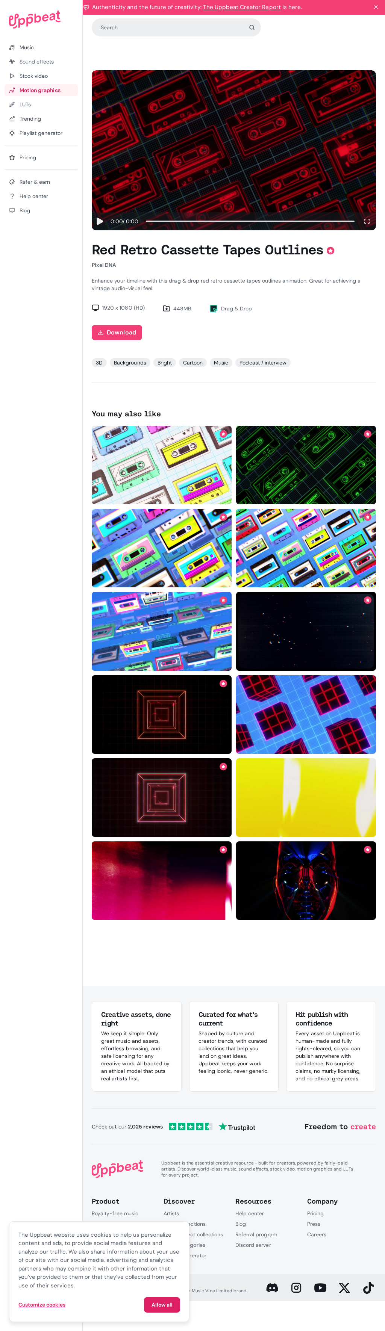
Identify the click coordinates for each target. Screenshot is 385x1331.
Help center (249, 1213)
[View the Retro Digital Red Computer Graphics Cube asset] (161, 797)
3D (99, 362)
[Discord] (272, 1288)
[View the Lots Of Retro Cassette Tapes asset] (306, 548)
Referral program (256, 1234)
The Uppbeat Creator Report (242, 7)
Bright (165, 362)
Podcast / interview (262, 362)
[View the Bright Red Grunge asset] (306, 797)
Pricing (315, 1213)
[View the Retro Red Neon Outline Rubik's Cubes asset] (306, 714)
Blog (240, 1224)
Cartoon (193, 362)
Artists (171, 1213)
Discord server (253, 1245)
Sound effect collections (193, 1234)
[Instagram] (296, 1288)
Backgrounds (130, 362)
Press (313, 1224)
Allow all (162, 1304)
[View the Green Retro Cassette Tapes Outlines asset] (306, 465)
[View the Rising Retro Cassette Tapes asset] (161, 548)
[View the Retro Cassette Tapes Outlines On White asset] (161, 465)
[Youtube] (320, 1288)
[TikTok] (368, 1288)
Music (221, 362)
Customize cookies (41, 1304)
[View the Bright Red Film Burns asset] (161, 880)
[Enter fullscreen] (367, 221)
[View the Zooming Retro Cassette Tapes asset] (161, 631)
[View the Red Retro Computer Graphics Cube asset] (161, 714)
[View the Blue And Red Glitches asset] (306, 631)
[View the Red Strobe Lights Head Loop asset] (306, 880)
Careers (316, 1234)
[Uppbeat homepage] (41, 20)
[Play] (100, 221)
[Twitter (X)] (344, 1288)
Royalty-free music (115, 1213)
